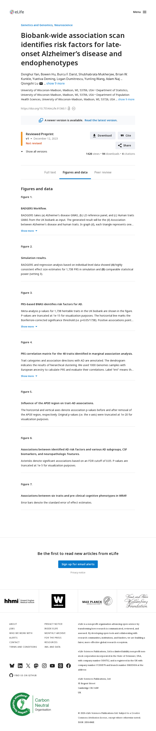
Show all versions (36, 151)
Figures (68, 172)
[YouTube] (52, 667)
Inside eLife (51, 628)
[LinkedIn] (20, 667)
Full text (50, 172)
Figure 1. (26, 197)
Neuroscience (63, 25)
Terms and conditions (23, 646)
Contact (14, 642)
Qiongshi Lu (32, 83)
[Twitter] (28, 667)
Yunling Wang (94, 79)
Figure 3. (26, 292)
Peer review (102, 172)
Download (105, 135)
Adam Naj (113, 79)
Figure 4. (26, 342)
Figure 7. (26, 484)
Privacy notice (78, 572)
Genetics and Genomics (37, 25)
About (13, 623)
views (93, 154)
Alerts (13, 637)
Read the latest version (101, 120)
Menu (137, 12)
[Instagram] (44, 667)
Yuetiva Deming (44, 79)
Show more (27, 230)
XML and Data (52, 646)
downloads (110, 154)
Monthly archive (55, 633)
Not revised (34, 143)
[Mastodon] (36, 667)
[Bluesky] (12, 667)
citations (128, 154)
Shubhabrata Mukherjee (96, 74)
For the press (53, 637)
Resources (51, 642)
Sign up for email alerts (78, 564)
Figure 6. (26, 438)
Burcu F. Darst (67, 74)
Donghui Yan (30, 74)
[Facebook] (68, 667)
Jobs (12, 628)
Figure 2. (26, 246)
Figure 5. (26, 391)
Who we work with (20, 633)
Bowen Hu (48, 74)
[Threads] (60, 667)
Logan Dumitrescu (70, 79)
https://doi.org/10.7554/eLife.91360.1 (44, 108)
